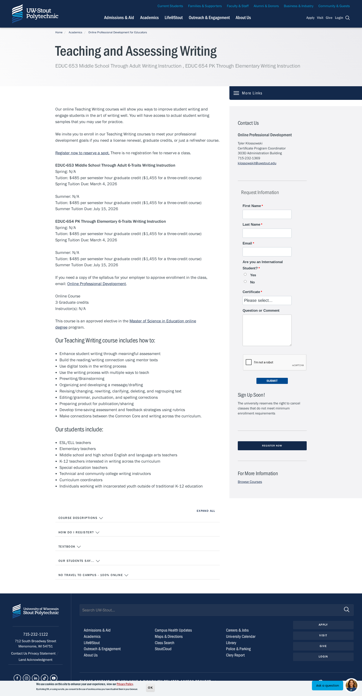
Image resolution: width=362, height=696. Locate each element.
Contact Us (19, 653)
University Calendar (240, 636)
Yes (253, 275)
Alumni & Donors (266, 6)
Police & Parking (238, 648)
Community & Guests (334, 6)
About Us (243, 17)
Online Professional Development (96, 283)
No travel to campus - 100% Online (91, 575)
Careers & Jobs (237, 630)
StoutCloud (163, 648)
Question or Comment (261, 311)
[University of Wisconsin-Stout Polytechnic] (36, 615)
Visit (320, 18)
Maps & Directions (169, 636)
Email (247, 243)
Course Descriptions (78, 518)
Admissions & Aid (119, 17)
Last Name (251, 224)
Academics (149, 17)
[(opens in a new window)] (17, 678)
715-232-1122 (35, 634)
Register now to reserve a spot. (82, 153)
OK (150, 687)
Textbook (67, 546)
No (252, 282)
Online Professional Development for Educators (117, 32)
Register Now (272, 445)
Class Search (164, 642)
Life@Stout (174, 17)
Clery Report (235, 655)
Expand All (206, 511)
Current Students (170, 6)
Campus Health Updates (173, 630)
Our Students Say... (77, 561)
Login (339, 18)
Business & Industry (298, 6)
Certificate (251, 292)
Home (58, 32)
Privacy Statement (42, 653)
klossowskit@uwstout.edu (257, 163)
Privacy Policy (125, 684)
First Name (252, 206)
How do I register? (76, 532)
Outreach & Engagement (209, 17)
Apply (310, 18)
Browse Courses (250, 482)
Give (329, 18)
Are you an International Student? (263, 265)
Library (231, 642)
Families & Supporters (205, 6)
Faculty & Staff (238, 6)
